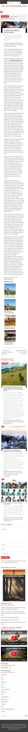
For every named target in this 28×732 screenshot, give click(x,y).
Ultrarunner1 (18, 35)
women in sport (17, 466)
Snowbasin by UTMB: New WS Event (10, 620)
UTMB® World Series (15, 60)
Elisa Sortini (12, 455)
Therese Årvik (6, 415)
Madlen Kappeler (7, 458)
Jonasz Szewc (15, 405)
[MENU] (1, 12)
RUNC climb (21, 412)
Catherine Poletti (11, 36)
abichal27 (14, 392)
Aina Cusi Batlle (14, 395)
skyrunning (6, 511)
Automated (3, 674)
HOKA (17, 36)
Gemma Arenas (12, 507)
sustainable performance (9, 463)
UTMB (15, 38)
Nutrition (3, 687)
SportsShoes (18, 459)
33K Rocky (12, 394)
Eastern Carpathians (15, 400)
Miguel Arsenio (14, 408)
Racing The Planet (5, 689)
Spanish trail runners (14, 511)
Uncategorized (4, 701)
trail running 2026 (14, 512)
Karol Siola (21, 405)
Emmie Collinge (19, 455)
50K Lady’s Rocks (18, 394)
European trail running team (10, 456)
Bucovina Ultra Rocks (12, 399)
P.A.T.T (13, 459)
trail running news (16, 514)
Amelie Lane (6, 455)
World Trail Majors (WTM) (7, 709)
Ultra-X (2, 694)
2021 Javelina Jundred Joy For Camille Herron (21, 352)
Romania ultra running (12, 412)
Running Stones (7, 413)
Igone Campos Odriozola (14, 403)
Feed (2, 677)
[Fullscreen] (25, 643)
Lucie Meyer (21, 456)
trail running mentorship (9, 464)
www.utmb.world (8, 279)
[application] (14, 638)
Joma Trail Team (12, 509)
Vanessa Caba (9, 466)
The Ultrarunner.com (14, 6)
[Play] (3, 643)
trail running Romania (15, 415)
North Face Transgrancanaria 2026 (9, 617)
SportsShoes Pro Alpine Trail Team (11, 461)
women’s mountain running (10, 468)
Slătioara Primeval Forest (18, 413)
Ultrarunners (4, 699)
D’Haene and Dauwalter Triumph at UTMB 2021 (7, 352)
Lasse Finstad (6, 407)
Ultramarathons (5, 697)
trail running (10, 38)
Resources (3, 692)
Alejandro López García (13, 397)
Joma (17, 507)
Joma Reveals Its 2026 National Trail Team (12, 503)
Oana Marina (11, 410)
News (2, 22)
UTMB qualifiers (14, 417)
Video (2, 706)
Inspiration (3, 682)
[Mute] (23, 643)
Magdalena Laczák (14, 407)
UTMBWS (6, 363)
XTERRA (3, 711)
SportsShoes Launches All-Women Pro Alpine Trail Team (12, 451)
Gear (2, 679)
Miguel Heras (19, 509)
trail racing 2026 (20, 463)
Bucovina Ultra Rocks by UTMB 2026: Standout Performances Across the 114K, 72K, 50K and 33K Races (13, 388)
